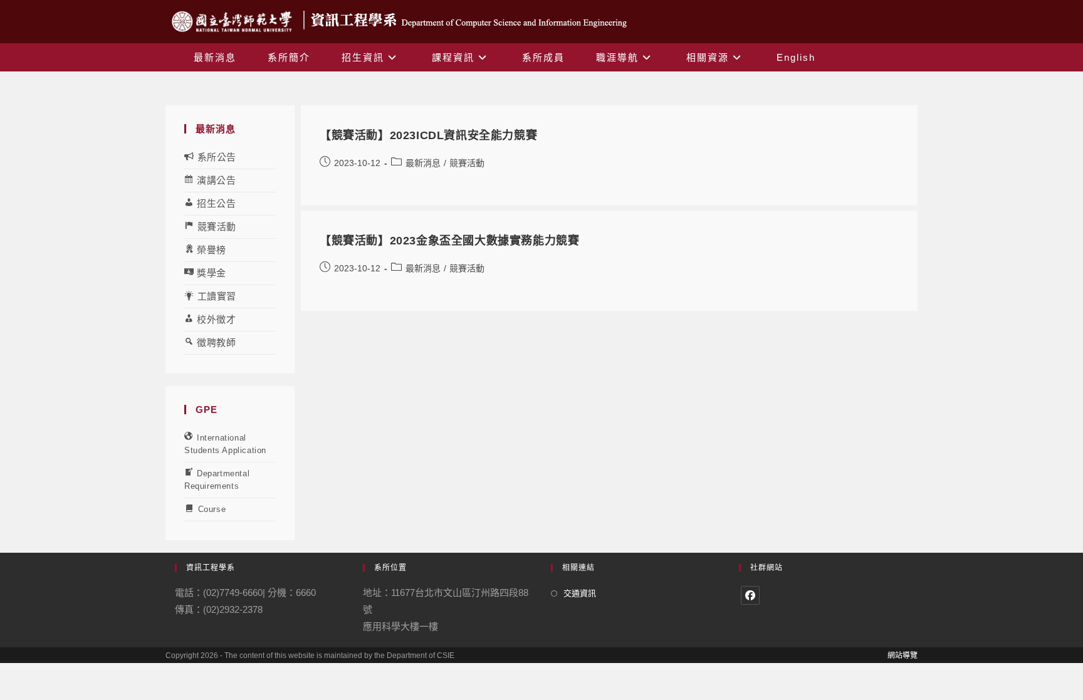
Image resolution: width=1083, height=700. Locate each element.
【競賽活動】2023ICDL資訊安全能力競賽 (428, 135)
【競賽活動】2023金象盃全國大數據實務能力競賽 (449, 240)
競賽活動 (466, 163)
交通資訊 (579, 593)
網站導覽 (902, 655)
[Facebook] (750, 595)
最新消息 (423, 163)
